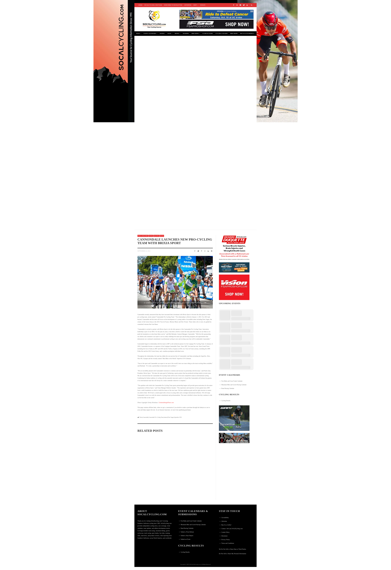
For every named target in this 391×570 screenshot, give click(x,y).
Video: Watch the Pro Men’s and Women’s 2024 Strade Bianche (174, 461)
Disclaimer (224, 536)
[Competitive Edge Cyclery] (234, 418)
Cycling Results (225, 400)
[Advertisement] (234, 458)
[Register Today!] (234, 267)
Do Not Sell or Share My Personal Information (232, 553)
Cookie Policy (225, 532)
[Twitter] (243, 5)
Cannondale (145, 417)
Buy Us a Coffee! (226, 525)
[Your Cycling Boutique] (234, 438)
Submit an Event (185, 539)
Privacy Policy (225, 539)
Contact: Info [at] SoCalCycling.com (232, 528)
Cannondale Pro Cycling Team (156, 417)
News (151, 235)
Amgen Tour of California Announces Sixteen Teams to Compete (169, 185)
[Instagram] (240, 5)
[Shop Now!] (234, 287)
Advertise (224, 521)
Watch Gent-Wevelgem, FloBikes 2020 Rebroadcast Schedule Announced (172, 63)
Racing (156, 235)
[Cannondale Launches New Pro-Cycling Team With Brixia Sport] (175, 282)
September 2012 (178, 417)
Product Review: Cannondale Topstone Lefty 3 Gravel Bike (174, 489)
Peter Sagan (171, 417)
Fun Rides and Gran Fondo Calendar (231, 381)
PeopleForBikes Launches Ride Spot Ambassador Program (165, 136)
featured (166, 417)
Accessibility (225, 517)
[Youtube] (247, 5)
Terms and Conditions (227, 543)
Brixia (140, 417)
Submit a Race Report (187, 535)
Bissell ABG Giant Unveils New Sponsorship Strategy (163, 160)
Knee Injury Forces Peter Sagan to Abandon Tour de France (200, 489)
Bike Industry (143, 235)
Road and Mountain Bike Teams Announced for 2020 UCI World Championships (174, 39)
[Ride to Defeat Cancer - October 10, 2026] (216, 14)
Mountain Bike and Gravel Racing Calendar (234, 385)
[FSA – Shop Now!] (216, 24)
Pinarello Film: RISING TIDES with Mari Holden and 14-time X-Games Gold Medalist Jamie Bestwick (184, 112)
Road (162, 235)
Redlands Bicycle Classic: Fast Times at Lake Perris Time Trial (168, 88)
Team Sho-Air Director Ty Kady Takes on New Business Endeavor (168, 209)
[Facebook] (233, 5)
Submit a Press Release (187, 532)
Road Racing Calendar (227, 388)
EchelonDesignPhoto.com (166, 402)
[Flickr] (236, 5)
